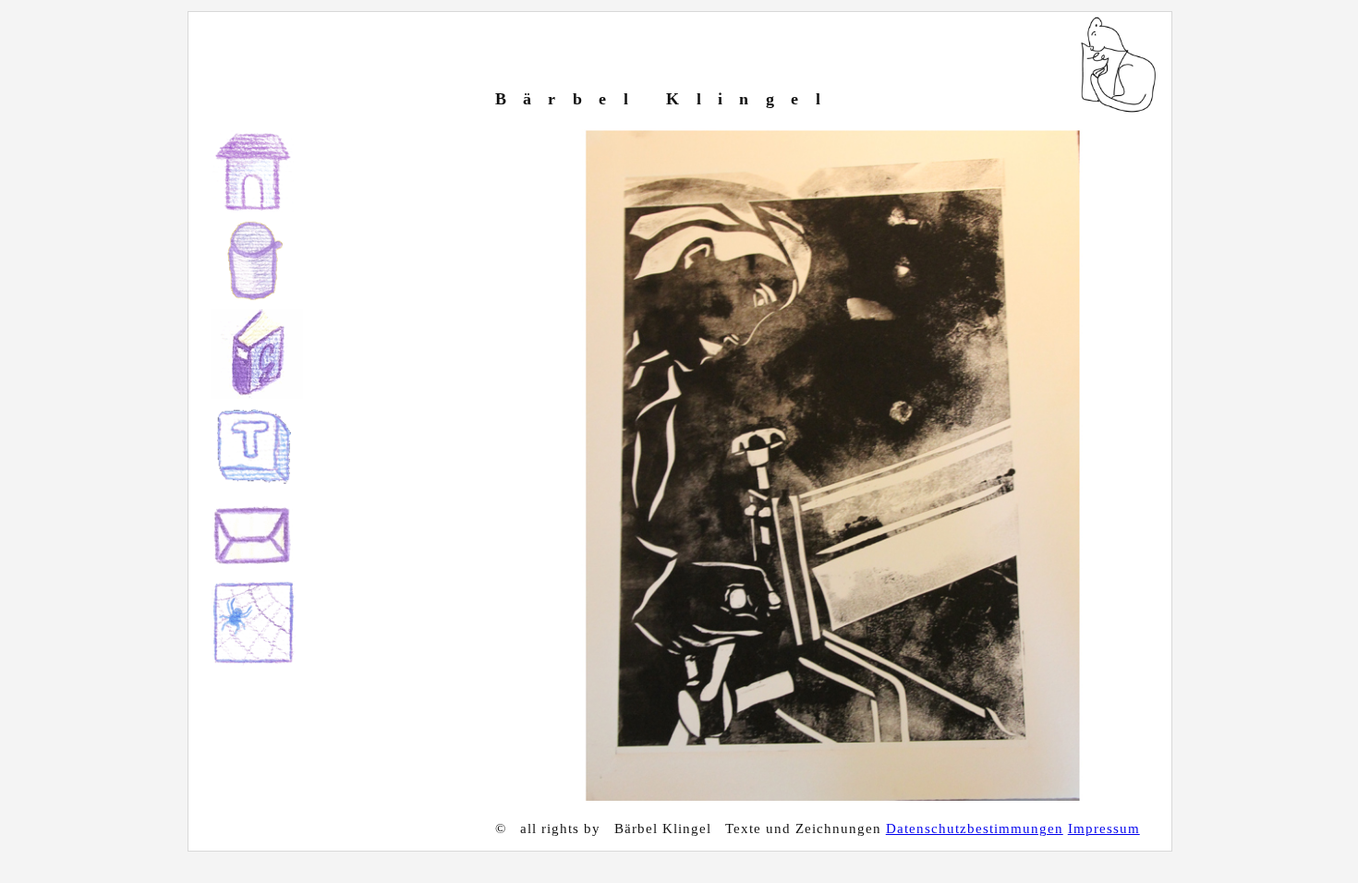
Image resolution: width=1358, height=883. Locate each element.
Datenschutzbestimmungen (974, 828)
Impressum (1104, 828)
